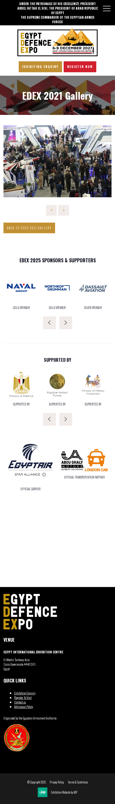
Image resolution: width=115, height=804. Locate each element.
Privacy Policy (57, 782)
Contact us (20, 702)
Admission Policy (23, 706)
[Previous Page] (51, 210)
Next (65, 322)
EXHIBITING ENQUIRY (40, 67)
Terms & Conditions (78, 782)
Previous (49, 322)
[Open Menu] (107, 8)
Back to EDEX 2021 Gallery (29, 228)
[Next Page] (63, 210)
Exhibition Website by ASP (64, 792)
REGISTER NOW (80, 67)
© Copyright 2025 (36, 782)
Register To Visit (23, 697)
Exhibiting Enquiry (25, 693)
